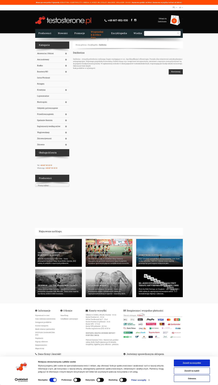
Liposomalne (43, 96)
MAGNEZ (112, 2)
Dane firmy (64, 315)
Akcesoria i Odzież (45, 53)
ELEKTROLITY (76, 2)
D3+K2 (128, 2)
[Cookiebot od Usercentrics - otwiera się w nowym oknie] (21, 380)
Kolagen (40, 84)
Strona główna (81, 45)
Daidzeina (102, 45)
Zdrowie (41, 145)
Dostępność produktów (43, 322)
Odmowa (192, 378)
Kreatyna (41, 90)
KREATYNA (65, 2)
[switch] (77, 380)
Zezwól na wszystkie (192, 363)
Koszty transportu (41, 326)
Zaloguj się (163, 18)
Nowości (63, 33)
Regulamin (39, 338)
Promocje (79, 33)
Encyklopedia (119, 33)
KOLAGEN (120, 2)
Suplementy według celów (48, 126)
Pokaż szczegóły (138, 380)
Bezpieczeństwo (41, 345)
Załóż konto (162, 22)
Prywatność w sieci (42, 315)
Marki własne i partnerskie (45, 329)
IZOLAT (104, 2)
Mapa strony (39, 348)
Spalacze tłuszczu (44, 120)
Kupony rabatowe (41, 342)
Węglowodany (43, 132)
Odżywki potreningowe (47, 108)
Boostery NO (42, 72)
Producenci (44, 33)
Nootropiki (42, 102)
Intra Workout (43, 78)
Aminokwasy (43, 59)
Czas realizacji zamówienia (45, 319)
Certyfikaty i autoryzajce (69, 319)
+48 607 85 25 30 (46, 165)
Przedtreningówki (45, 114)
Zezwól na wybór (191, 371)
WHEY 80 (95, 2)
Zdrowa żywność (44, 138)
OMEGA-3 (87, 2)
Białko (40, 66)
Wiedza (137, 33)
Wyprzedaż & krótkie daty (97, 34)
